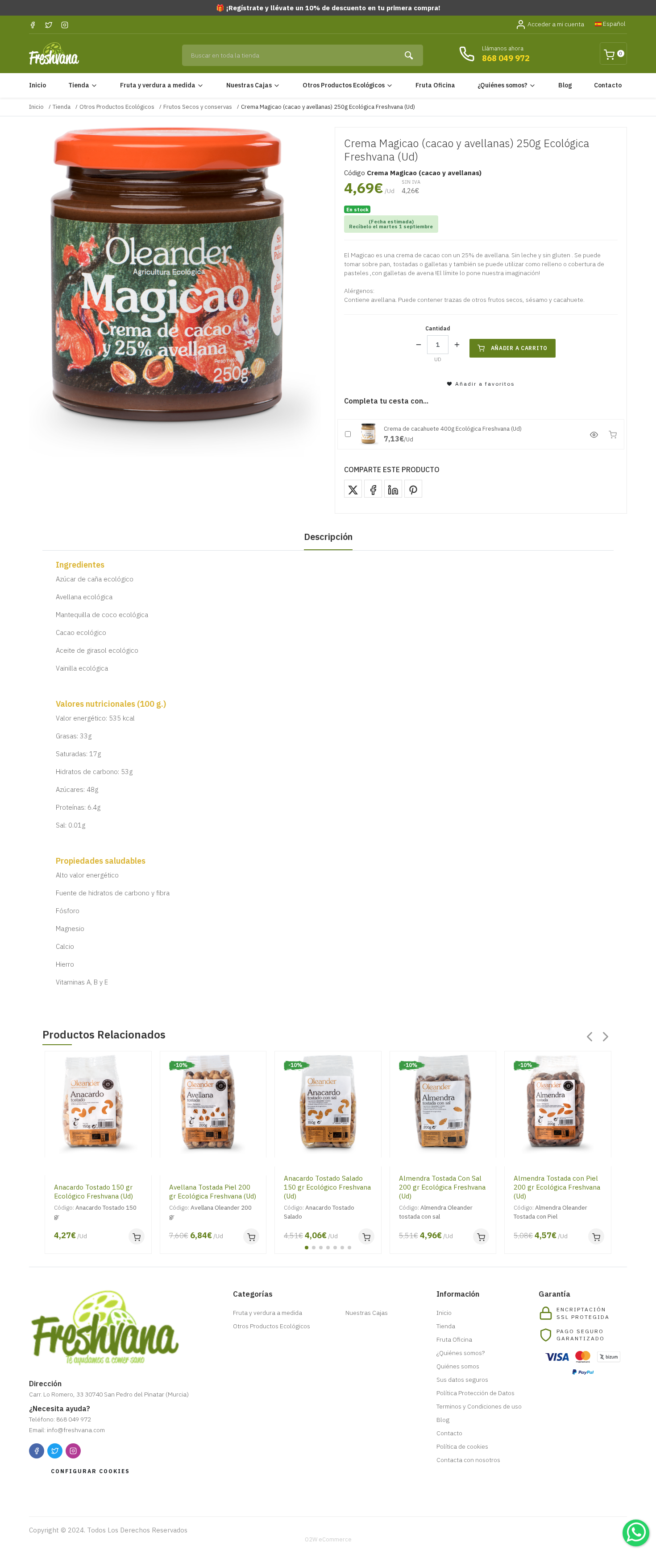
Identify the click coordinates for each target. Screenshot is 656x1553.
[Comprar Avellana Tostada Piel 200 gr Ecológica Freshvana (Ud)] (251, 1236)
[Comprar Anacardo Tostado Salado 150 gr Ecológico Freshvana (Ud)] (366, 1236)
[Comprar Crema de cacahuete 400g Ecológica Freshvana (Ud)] (613, 434)
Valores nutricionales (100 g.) (111, 704)
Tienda (78, 85)
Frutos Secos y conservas (197, 107)
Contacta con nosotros (468, 1460)
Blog (565, 85)
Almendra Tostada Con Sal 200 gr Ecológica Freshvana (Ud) (442, 1187)
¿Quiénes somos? (502, 85)
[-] (418, 344)
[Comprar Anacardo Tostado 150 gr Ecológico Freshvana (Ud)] (137, 1236)
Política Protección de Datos (475, 1393)
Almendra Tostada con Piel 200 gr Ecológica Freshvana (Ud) (557, 1187)
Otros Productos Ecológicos (344, 85)
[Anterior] (589, 1037)
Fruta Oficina (435, 85)
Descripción (328, 537)
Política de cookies (462, 1446)
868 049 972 (506, 58)
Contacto (608, 85)
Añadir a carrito (519, 348)
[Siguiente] (606, 1037)
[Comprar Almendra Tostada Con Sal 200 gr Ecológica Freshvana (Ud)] (481, 1236)
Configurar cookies (90, 1471)
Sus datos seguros (462, 1380)
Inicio (37, 85)
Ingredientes (80, 565)
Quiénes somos (457, 1366)
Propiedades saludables (100, 861)
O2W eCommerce (328, 1539)
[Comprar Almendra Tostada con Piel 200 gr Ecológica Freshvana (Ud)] (596, 1236)
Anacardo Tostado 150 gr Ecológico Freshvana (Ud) (93, 1191)
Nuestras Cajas (249, 85)
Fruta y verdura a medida (157, 85)
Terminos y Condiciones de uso (479, 1406)
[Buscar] (409, 55)
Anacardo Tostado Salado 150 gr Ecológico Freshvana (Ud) (327, 1187)
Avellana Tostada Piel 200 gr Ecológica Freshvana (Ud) (212, 1191)
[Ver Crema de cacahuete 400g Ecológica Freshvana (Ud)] (594, 434)
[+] (456, 344)
